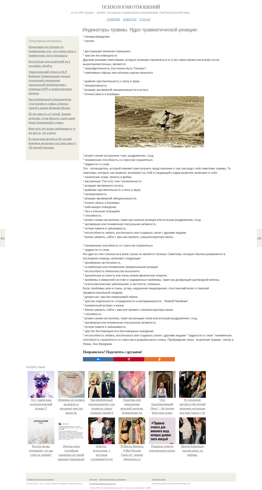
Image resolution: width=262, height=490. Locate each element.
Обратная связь (158, 479)
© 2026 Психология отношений (40, 479)
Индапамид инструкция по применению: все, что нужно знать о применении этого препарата (52, 51)
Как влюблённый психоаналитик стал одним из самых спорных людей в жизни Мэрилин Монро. (50, 104)
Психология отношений (131, 7)
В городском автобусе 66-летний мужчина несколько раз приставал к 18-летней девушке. (52, 143)
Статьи (145, 18)
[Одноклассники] (159, 359)
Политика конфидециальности (102, 483)
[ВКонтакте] (98, 359)
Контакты (93, 479)
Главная (113, 18)
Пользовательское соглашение (112, 479)
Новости (129, 18)
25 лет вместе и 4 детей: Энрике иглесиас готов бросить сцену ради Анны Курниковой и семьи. (52, 118)
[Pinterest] (129, 359)
